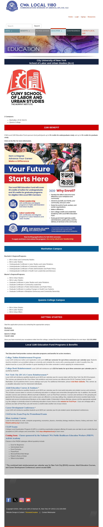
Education (55, 31)
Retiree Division (42, 31)
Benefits (24, 31)
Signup (83, 17)
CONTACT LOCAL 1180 (88, 32)
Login (77, 17)
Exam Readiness (73, 31)
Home (70, 17)
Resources (91, 17)
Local (7, 31)
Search (37, 26)
